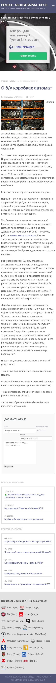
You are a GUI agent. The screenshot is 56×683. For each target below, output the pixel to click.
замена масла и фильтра (23, 235)
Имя (6, 426)
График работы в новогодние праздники (23, 519)
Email (22, 434)
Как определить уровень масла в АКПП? (23, 563)
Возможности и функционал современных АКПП (27, 584)
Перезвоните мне (28, 56)
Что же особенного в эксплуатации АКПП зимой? (27, 552)
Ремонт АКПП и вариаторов (24, 6)
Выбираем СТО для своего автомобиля (23, 573)
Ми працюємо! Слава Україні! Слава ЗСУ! (23, 508)
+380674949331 (24, 47)
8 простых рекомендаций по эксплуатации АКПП (27, 541)
